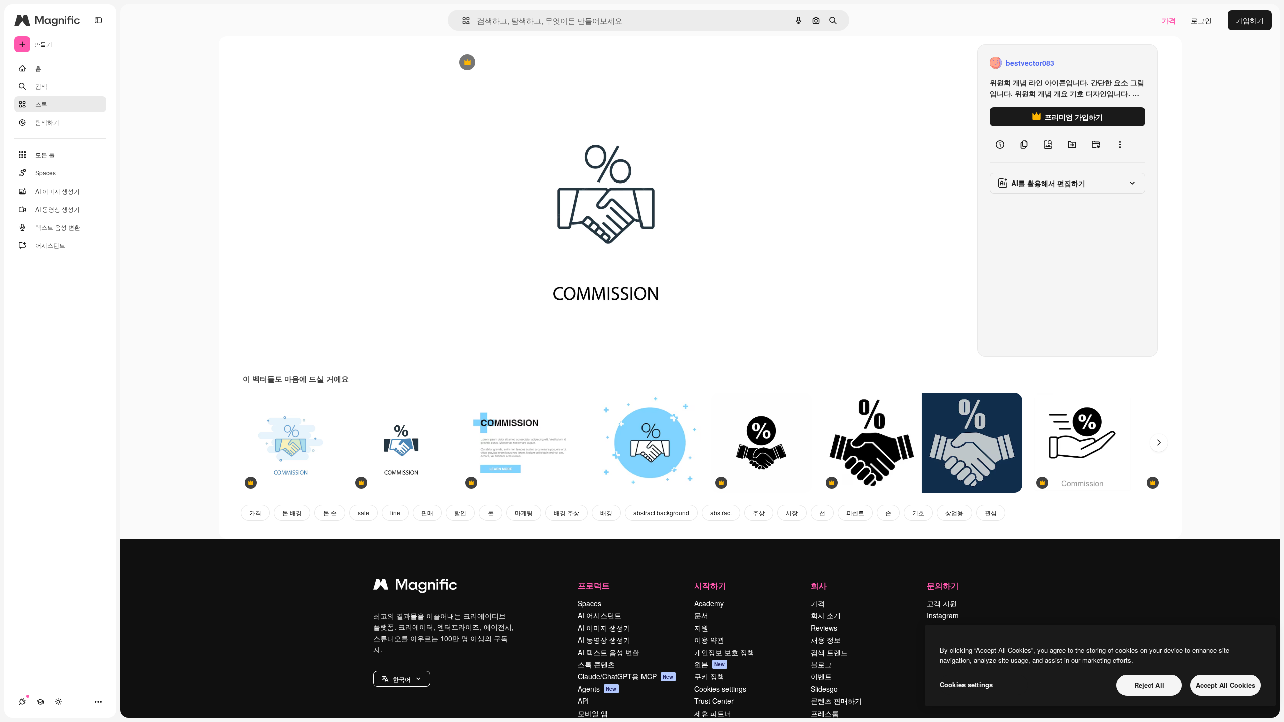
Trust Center (714, 701)
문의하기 (943, 585)
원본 (709, 664)
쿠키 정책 (709, 676)
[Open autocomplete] (462, 20)
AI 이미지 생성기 (604, 628)
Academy (709, 603)
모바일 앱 (593, 713)
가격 (1169, 20)
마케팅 (524, 512)
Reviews (824, 628)
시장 (792, 512)
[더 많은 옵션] (1120, 144)
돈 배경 (292, 512)
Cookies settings (720, 689)
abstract (721, 512)
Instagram (943, 615)
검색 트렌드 (829, 652)
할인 (460, 512)
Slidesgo (824, 689)
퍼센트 (855, 512)
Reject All (1149, 685)
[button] (401, 679)
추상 (759, 512)
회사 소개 (826, 615)
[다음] (1159, 443)
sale (363, 512)
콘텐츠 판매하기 (836, 701)
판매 (427, 512)
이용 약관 (709, 640)
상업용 (954, 512)
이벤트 (821, 676)
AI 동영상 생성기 (604, 640)
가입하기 (1250, 20)
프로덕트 (594, 585)
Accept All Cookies (1225, 685)
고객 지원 (942, 603)
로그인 (1201, 20)
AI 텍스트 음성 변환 (608, 652)
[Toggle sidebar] (98, 20)
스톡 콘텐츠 (596, 664)
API (583, 701)
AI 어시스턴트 (599, 615)
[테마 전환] (58, 702)
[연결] (22, 702)
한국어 (402, 679)
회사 (819, 585)
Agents (597, 689)
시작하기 (710, 585)
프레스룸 (825, 713)
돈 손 (330, 512)
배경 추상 (566, 512)
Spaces (589, 603)
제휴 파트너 (712, 713)
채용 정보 (826, 640)
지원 (701, 628)
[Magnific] (415, 586)
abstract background (661, 512)
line (395, 512)
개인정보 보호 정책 (724, 652)
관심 (991, 512)
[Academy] (40, 702)
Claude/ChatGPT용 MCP (626, 676)
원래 (507, 63)
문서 (701, 615)
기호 (918, 512)
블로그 (821, 664)
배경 (606, 512)
